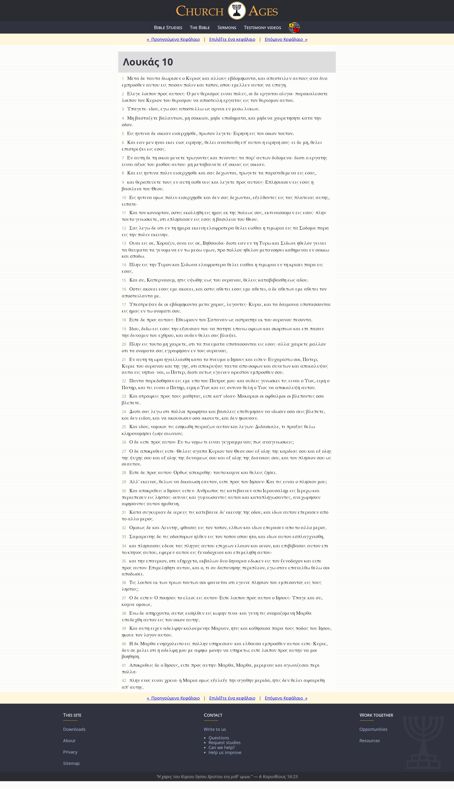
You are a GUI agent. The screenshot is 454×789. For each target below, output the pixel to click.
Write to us (222, 740)
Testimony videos (262, 27)
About (69, 740)
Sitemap (71, 763)
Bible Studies (168, 27)
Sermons (227, 27)
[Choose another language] (294, 27)
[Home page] (227, 10)
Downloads (74, 729)
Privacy (70, 751)
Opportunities (373, 729)
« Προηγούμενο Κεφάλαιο (173, 39)
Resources (369, 740)
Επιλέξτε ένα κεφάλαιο (232, 39)
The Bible (200, 27)
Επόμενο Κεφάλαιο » (286, 39)
